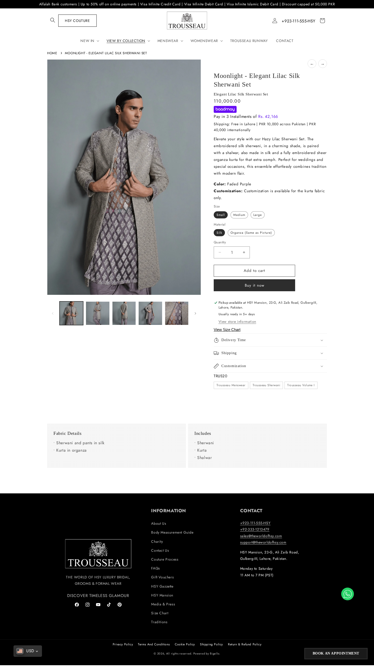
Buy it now (254, 285)
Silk (219, 232)
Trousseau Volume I (301, 385)
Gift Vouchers (162, 577)
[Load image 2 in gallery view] (97, 313)
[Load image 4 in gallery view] (150, 313)
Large (257, 215)
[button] (52, 20)
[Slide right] (195, 313)
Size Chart (159, 613)
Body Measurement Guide (172, 532)
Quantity (220, 242)
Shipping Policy (211, 644)
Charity (157, 541)
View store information (237, 321)
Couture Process (164, 559)
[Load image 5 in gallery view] (177, 313)
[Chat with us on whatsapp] (347, 594)
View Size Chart (227, 329)
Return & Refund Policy (244, 644)
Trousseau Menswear (231, 385)
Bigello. (215, 653)
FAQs (155, 568)
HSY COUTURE (77, 20)
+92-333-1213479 (254, 529)
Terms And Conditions (154, 644)
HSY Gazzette (162, 586)
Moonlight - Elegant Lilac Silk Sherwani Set (106, 53)
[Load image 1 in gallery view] (71, 313)
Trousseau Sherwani (266, 385)
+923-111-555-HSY (298, 21)
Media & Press (163, 604)
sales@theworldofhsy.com (261, 535)
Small (221, 215)
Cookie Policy (185, 644)
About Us (158, 523)
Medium (239, 215)
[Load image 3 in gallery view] (124, 313)
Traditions (159, 621)
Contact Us (160, 550)
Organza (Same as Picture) (251, 232)
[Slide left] (52, 313)
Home (52, 53)
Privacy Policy (123, 644)
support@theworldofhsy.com (263, 542)
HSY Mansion (162, 595)
